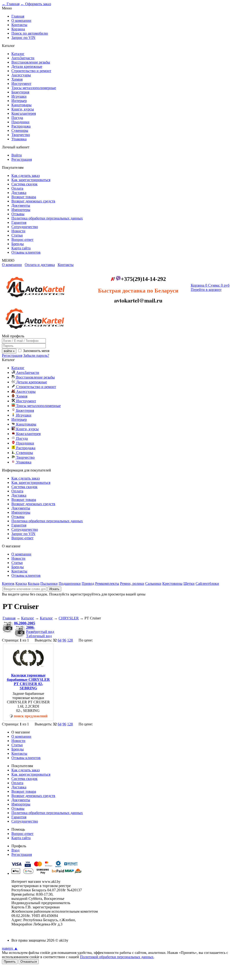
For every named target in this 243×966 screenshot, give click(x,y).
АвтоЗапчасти (22, 58)
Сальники (153, 583)
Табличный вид (39, 636)
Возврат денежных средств (33, 201)
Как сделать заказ (25, 176)
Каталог (17, 54)
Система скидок (24, 184)
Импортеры (20, 210)
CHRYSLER (69, 618)
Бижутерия (20, 92)
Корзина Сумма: (210, 285)
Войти (16, 155)
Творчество (20, 135)
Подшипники (70, 583)
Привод (88, 583)
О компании (21, 20)
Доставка (18, 193)
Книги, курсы (22, 109)
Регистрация (21, 159)
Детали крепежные (26, 66)
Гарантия (18, 222)
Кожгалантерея (23, 113)
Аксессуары (21, 75)
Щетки (189, 583)
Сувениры (19, 130)
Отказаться (28, 961)
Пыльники (49, 583)
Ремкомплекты (107, 583)
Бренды (17, 244)
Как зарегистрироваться (30, 180)
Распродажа (21, 126)
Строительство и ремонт (31, 71)
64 (59, 640)
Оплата (17, 188)
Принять (10, 961)
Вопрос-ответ (22, 240)
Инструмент (21, 84)
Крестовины (172, 583)
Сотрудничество (24, 227)
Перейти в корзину (206, 290)
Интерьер (19, 101)
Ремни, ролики (132, 583)
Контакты (19, 25)
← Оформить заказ (35, 4)
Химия (17, 79)
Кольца (33, 583)
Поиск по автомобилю (29, 33)
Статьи (17, 235)
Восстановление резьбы (30, 62)
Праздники (20, 122)
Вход (15, 850)
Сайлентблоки (207, 583)
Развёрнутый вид (40, 632)
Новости (18, 231)
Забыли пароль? (36, 355)
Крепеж (8, 583)
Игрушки (19, 96)
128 (70, 640)
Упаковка (19, 139)
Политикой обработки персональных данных (117, 957)
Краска (21, 583)
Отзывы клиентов (26, 252)
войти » (9, 351)
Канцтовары (21, 105)
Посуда (17, 118)
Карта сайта (21, 248)
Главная (17, 16)
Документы (20, 205)
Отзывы (17, 214)
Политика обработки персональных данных (47, 218)
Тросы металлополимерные (33, 88)
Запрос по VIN (23, 38)
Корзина (18, 29)
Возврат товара (23, 197)
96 (64, 640)
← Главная (10, 4)
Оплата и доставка (40, 265)
